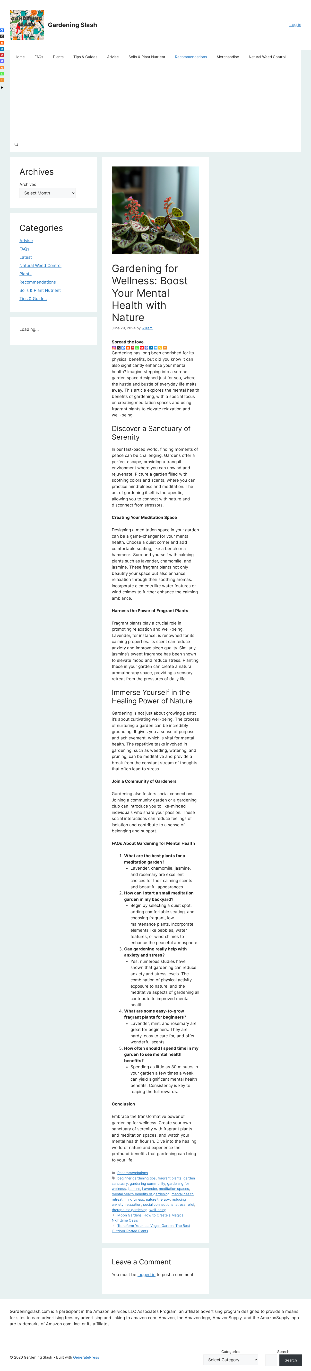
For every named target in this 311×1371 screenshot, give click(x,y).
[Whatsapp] (137, 348)
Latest (25, 257)
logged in (147, 1274)
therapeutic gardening (129, 1210)
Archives (27, 184)
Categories (230, 1351)
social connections (158, 1204)
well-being (157, 1210)
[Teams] (146, 348)
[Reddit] (128, 348)
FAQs (39, 57)
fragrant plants (169, 1178)
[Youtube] (142, 348)
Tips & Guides (85, 57)
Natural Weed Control (267, 57)
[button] (16, 144)
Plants (58, 57)
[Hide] (2, 88)
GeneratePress (86, 1357)
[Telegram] (155, 348)
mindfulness (134, 1199)
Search (283, 1351)
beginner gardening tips (136, 1178)
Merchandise (228, 57)
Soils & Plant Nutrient (147, 57)
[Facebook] (123, 348)
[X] (119, 348)
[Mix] (2, 67)
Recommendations (191, 57)
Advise (113, 57)
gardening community (147, 1183)
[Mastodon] (2, 61)
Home (20, 57)
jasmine (134, 1189)
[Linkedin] (151, 348)
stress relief (184, 1204)
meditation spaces (174, 1189)
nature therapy (158, 1199)
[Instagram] (114, 348)
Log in (295, 24)
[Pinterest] (132, 348)
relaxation (133, 1204)
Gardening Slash (72, 24)
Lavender (149, 1189)
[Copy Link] (160, 348)
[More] (165, 348)
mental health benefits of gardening (141, 1194)
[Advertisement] (155, 101)
